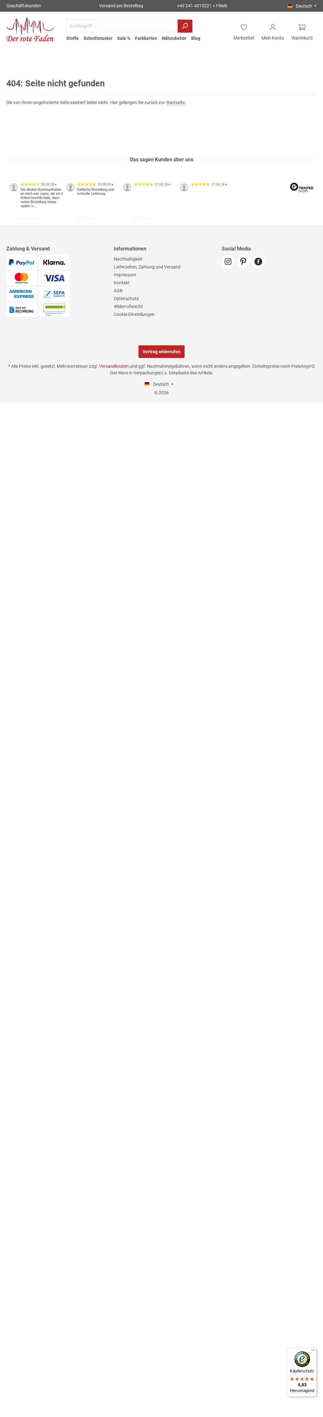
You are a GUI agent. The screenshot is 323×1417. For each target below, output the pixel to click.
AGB (118, 290)
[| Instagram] (229, 262)
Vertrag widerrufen (161, 351)
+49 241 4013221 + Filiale (202, 5)
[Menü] (313, 1351)
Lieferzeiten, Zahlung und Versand (147, 266)
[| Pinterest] (244, 262)
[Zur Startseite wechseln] (30, 29)
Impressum (125, 274)
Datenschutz (126, 298)
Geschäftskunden (23, 5)
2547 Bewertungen (25, 222)
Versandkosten (114, 366)
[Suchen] (185, 26)
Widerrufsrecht (128, 306)
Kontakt (122, 282)
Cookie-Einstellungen (134, 314)
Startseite (175, 102)
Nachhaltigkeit (128, 259)
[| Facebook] (259, 262)
